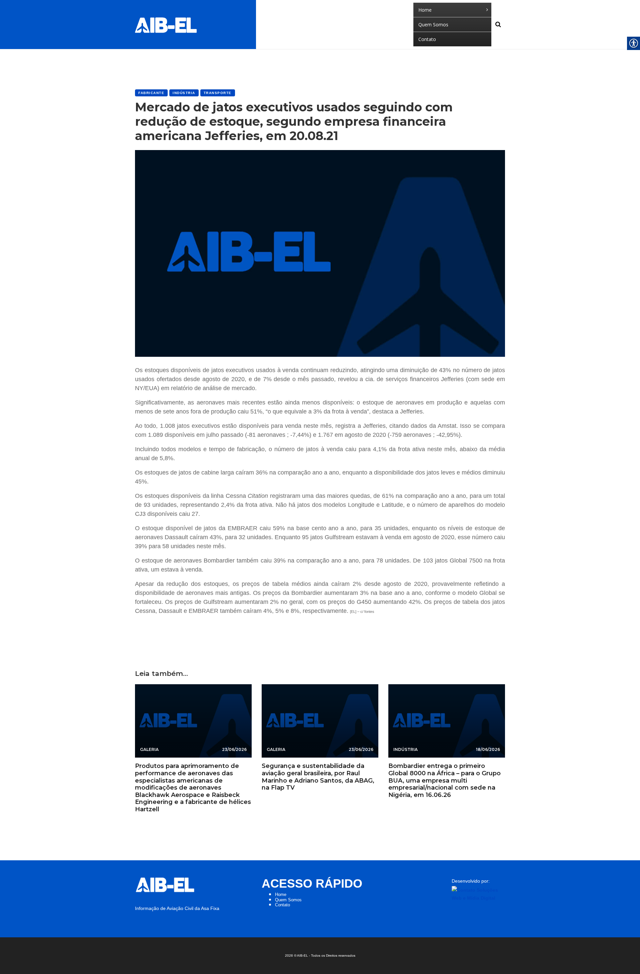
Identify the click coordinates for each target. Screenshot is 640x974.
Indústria (184, 93)
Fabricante (151, 93)
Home (280, 894)
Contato (282, 904)
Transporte (218, 93)
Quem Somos (288, 899)
